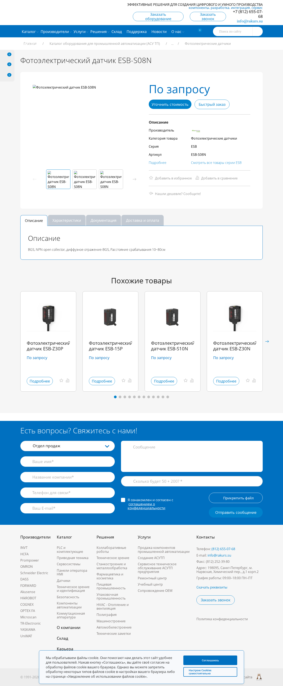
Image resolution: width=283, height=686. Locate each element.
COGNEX (27, 604)
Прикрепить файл (238, 498)
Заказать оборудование (158, 16)
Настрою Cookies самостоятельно (200, 671)
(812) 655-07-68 (223, 549)
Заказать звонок (208, 16)
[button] (134, 179)
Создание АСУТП (151, 558)
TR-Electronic (30, 623)
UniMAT (26, 636)
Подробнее (157, 162)
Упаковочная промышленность (111, 596)
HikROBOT (28, 598)
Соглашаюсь (210, 660)
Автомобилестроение (114, 627)
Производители (35, 537)
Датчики (63, 580)
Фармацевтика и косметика (110, 576)
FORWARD (28, 585)
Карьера (65, 649)
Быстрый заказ (212, 104)
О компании (68, 627)
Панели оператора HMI (72, 572)
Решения (105, 537)
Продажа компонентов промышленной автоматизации (164, 549)
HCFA (24, 554)
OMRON (26, 566)
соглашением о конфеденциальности (146, 506)
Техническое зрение (113, 558)
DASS (24, 579)
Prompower (29, 560)
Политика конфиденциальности (222, 619)
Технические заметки (114, 633)
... (172, 43)
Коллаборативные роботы (111, 549)
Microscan (28, 617)
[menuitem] (117, 31)
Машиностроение (111, 621)
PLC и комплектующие (70, 549)
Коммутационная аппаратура (71, 615)
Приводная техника (72, 558)
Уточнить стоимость (170, 104)
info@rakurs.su (250, 21)
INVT (24, 547)
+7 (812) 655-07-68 (248, 14)
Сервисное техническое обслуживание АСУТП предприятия (157, 568)
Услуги (144, 537)
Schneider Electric (34, 573)
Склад (62, 638)
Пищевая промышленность (111, 586)
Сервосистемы (68, 564)
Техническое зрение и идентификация (73, 589)
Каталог (64, 537)
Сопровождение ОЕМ (155, 590)
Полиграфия (107, 614)
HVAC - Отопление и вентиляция (113, 606)
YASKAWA (27, 629)
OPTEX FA (27, 610)
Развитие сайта (240, 677)
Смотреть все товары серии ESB (216, 162)
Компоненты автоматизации (69, 605)
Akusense (27, 592)
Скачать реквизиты (211, 587)
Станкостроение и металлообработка (112, 566)
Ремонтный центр (152, 578)
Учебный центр (150, 584)
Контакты (205, 537)
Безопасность (68, 597)
